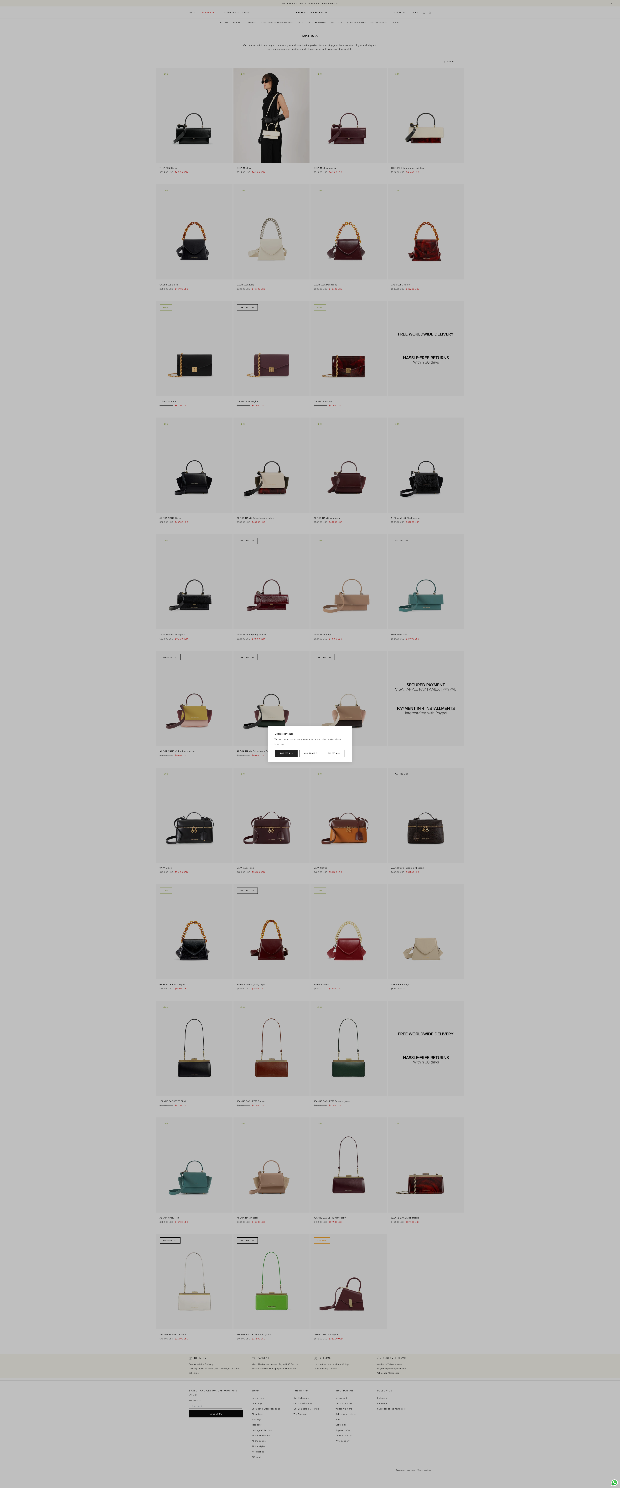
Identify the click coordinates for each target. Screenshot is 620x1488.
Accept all (286, 753)
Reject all (334, 753)
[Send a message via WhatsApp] (614, 1482)
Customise (310, 753)
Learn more (279, 744)
